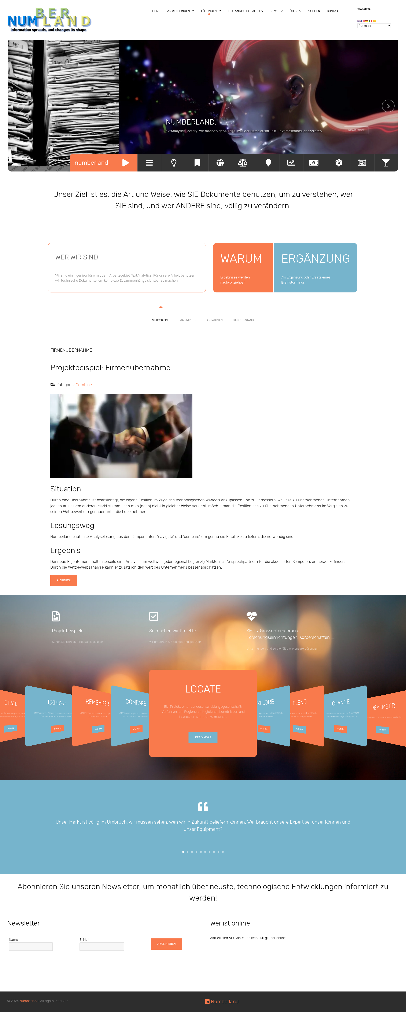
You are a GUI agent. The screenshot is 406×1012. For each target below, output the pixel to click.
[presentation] (17, 106)
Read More (356, 130)
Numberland (29, 1001)
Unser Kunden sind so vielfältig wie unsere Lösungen (282, 648)
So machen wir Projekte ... (174, 631)
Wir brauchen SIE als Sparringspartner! (175, 642)
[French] (363, 21)
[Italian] (371, 21)
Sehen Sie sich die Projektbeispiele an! (78, 642)
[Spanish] (374, 21)
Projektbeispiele (67, 631)
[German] (367, 21)
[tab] (161, 308)
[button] (183, 852)
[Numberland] (49, 20)
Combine (84, 385)
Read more (10, 728)
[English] (359, 21)
